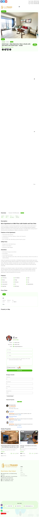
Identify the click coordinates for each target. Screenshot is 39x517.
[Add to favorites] (3, 49)
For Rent (3, 431)
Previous (3, 11)
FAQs (21, 470)
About (21, 468)
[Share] (10, 49)
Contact (21, 472)
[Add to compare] (5, 49)
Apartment (2, 451)
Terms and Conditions (23, 475)
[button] (19, 6)
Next (3, 39)
